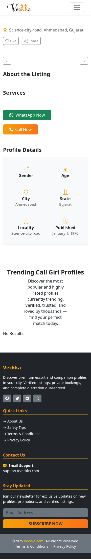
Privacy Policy (64, 546)
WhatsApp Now (30, 115)
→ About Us (13, 421)
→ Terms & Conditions (21, 433)
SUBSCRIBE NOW (45, 524)
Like (12, 41)
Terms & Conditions (31, 546)
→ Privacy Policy (16, 440)
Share (33, 41)
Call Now (23, 129)
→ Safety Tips (14, 427)
